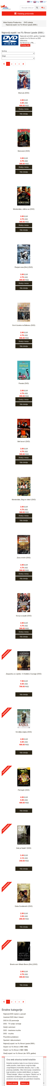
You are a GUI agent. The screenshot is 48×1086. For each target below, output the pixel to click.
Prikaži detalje (12, 1083)
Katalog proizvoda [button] (26, 13)
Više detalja (24, 114)
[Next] (23, 64)
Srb (31, 1)
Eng (37, 1)
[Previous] (4, 64)
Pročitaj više (25, 45)
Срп (44, 1)
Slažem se (24, 1083)
